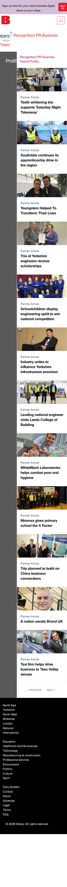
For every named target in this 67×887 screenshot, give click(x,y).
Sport (6, 778)
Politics (7, 769)
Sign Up (62, 7)
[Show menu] (61, 20)
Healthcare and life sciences (20, 746)
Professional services (16, 760)
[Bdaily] (5, 19)
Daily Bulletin (11, 787)
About (7, 796)
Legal (6, 805)
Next (52, 689)
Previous (34, 689)
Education (9, 741)
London (8, 723)
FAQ (5, 814)
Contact (8, 791)
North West (10, 714)
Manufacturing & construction (21, 755)
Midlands (8, 719)
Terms (7, 810)
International (11, 732)
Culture (7, 773)
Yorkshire (9, 709)
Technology (10, 750)
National (8, 728)
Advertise (9, 800)
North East (9, 705)
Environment (11, 764)
